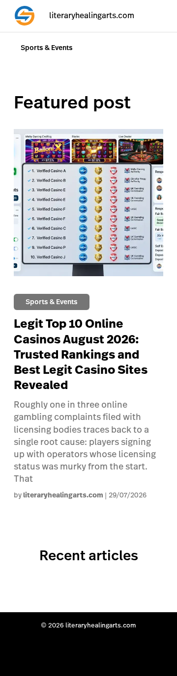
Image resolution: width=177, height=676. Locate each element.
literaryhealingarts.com (63, 495)
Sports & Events (47, 47)
